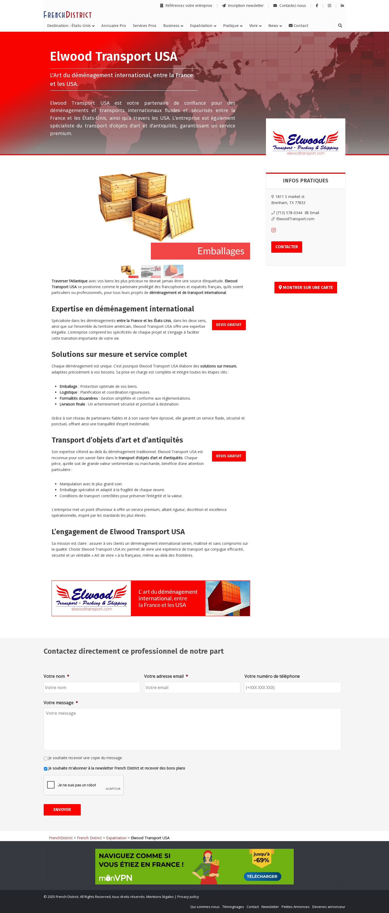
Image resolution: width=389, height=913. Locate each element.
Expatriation (201, 25)
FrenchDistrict (61, 837)
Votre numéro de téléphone (272, 676)
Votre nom (56, 676)
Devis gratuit (229, 324)
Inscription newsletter (245, 5)
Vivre (253, 25)
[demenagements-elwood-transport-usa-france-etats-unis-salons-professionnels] (173, 271)
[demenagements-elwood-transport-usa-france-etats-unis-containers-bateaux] (151, 271)
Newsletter (270, 906)
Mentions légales (160, 896)
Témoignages (233, 906)
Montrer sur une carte (307, 287)
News (273, 25)
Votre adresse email (166, 676)
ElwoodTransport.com (295, 218)
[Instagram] (273, 230)
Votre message (61, 703)
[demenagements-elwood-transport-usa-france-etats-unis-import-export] (151, 213)
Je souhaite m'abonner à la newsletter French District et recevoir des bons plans (116, 768)
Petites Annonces (296, 906)
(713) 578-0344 (289, 212)
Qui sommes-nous (205, 906)
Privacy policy (188, 896)
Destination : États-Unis (69, 25)
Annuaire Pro (113, 25)
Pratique (231, 25)
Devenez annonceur (328, 906)
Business (171, 25)
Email (314, 212)
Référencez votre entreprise (188, 5)
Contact (300, 25)
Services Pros (144, 25)
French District (89, 837)
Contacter (286, 246)
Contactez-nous (292, 5)
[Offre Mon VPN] (194, 866)
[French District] (68, 14)
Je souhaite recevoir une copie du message (85, 757)
